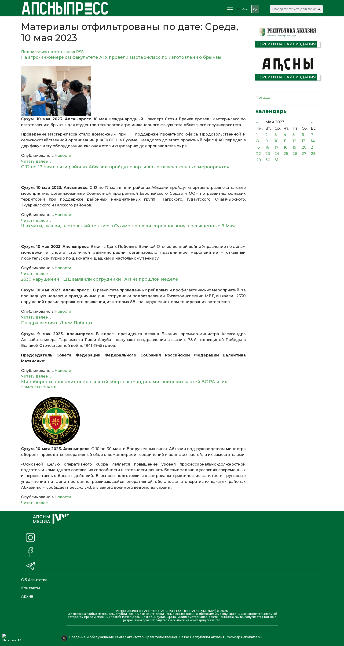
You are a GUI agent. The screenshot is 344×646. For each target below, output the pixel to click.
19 (294, 147)
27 (304, 153)
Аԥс (245, 9)
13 (303, 141)
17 (276, 147)
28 (313, 153)
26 (295, 153)
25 (286, 153)
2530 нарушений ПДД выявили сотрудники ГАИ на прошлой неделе (99, 279)
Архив (27, 596)
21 (313, 147)
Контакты (30, 588)
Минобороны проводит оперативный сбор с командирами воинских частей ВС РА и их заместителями (124, 384)
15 (258, 147)
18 (286, 147)
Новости (63, 155)
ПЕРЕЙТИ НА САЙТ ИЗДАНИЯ (286, 44)
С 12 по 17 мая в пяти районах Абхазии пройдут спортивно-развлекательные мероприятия (125, 166)
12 (294, 141)
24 (276, 153)
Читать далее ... (36, 161)
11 (285, 141)
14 (313, 141)
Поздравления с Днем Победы (56, 322)
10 (276, 141)
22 (258, 153)
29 (258, 160)
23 (267, 153)
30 (267, 160)
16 (267, 147)
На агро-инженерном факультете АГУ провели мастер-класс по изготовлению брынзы (121, 57)
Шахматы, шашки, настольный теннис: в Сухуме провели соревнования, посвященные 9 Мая (128, 225)
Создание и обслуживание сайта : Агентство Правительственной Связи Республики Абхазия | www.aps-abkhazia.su (165, 637)
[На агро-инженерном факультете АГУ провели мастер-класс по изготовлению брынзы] (133, 91)
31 (276, 160)
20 (304, 147)
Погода (262, 97)
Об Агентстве (34, 580)
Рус (255, 9)
